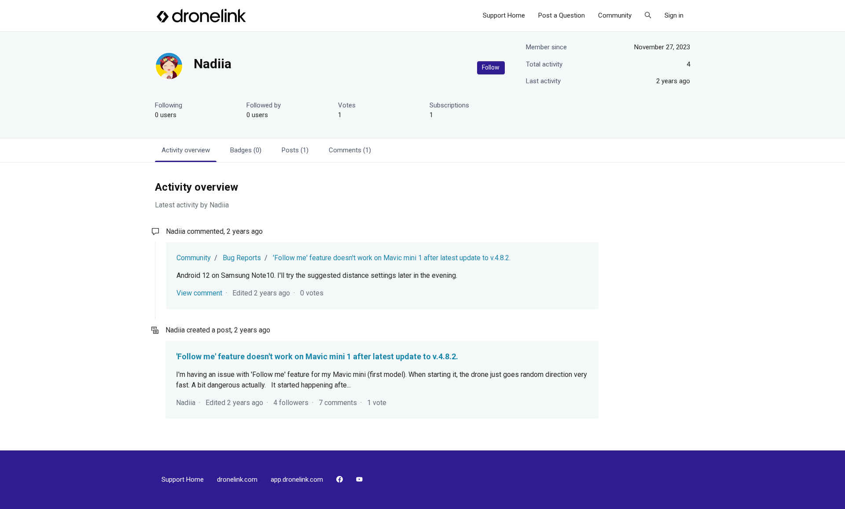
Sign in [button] (674, 15)
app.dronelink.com (297, 479)
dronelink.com (237, 479)
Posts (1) (295, 150)
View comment (199, 293)
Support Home (504, 15)
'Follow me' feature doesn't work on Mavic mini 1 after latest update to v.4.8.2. (392, 258)
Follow (491, 67)
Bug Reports (242, 258)
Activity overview (186, 150)
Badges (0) (245, 150)
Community (615, 15)
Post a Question (561, 15)
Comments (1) (350, 150)
